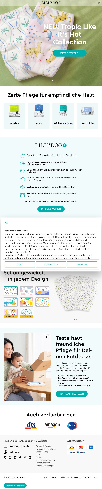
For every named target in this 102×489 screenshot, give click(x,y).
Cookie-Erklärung (90, 477)
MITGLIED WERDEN (51, 209)
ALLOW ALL (82, 264)
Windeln (14, 123)
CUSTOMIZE (49, 264)
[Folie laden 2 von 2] (52, 80)
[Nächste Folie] (97, 294)
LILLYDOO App (42, 452)
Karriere (39, 458)
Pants (39, 123)
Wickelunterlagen (63, 123)
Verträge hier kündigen (45, 449)
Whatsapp (15, 452)
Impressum (76, 477)
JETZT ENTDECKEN (69, 53)
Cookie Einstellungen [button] (45, 466)
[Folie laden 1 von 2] (49, 80)
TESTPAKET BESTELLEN (72, 394)
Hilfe (38, 455)
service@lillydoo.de (19, 446)
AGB (45, 477)
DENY (20, 264)
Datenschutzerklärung (59, 477)
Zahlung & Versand (43, 446)
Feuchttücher (87, 123)
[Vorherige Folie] (54, 294)
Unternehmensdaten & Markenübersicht (45, 461)
